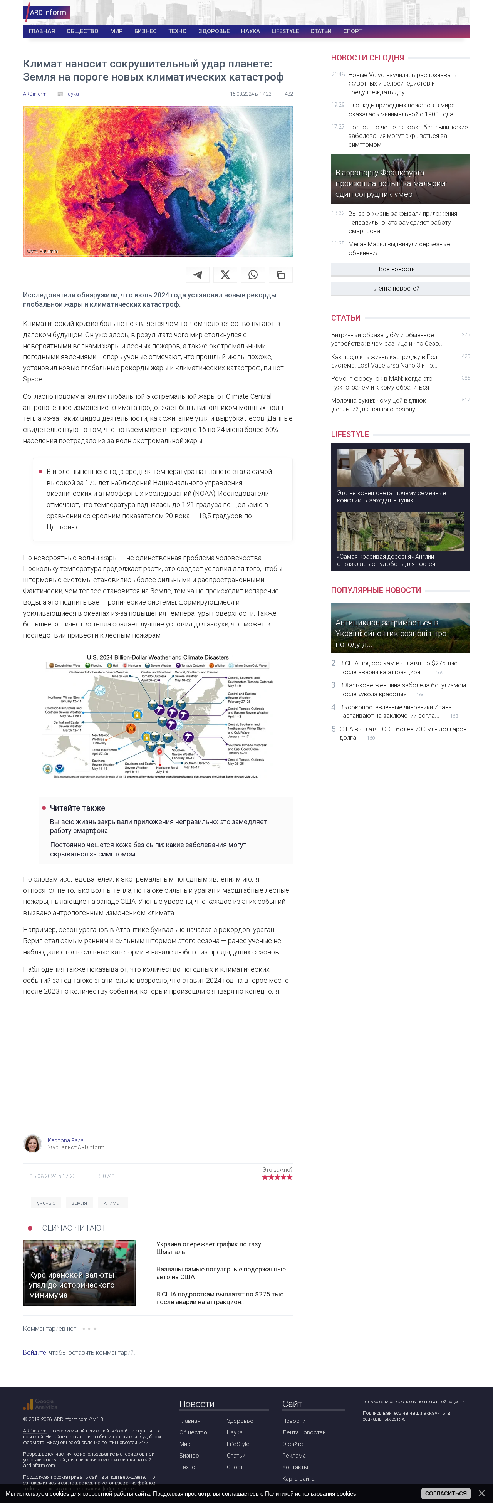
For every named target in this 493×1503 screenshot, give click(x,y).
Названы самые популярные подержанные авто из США (221, 1273)
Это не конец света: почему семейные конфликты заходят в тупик (391, 496)
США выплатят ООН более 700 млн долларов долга (403, 733)
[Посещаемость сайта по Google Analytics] (40, 1404)
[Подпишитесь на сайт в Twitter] (390, 1439)
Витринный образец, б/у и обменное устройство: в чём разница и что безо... (400, 339)
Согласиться (446, 1493)
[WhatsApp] (253, 275)
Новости (293, 1420)
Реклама (294, 1455)
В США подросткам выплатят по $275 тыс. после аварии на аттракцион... (220, 1298)
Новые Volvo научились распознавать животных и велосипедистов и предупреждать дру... (403, 83)
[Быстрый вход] (459, 12)
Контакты (295, 1467)
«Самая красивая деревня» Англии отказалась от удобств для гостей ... (389, 560)
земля (79, 1203)
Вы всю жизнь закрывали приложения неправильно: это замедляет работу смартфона (158, 826)
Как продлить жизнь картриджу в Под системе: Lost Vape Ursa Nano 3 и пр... (400, 361)
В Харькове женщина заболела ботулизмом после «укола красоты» (403, 689)
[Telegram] (198, 275)
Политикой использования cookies (310, 1493)
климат (113, 1203)
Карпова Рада (66, 1140)
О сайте (292, 1444)
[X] (225, 275)
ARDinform (35, 1431)
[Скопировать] (281, 275)
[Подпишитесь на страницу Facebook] (368, 1439)
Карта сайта (298, 1478)
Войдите (34, 1352)
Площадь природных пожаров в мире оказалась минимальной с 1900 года (402, 110)
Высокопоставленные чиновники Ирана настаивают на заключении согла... (399, 711)
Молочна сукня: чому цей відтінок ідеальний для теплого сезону (400, 405)
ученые (46, 1203)
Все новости (397, 269)
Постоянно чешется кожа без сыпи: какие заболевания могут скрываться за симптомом (148, 849)
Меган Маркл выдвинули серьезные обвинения (399, 248)
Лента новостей (396, 288)
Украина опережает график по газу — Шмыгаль (212, 1248)
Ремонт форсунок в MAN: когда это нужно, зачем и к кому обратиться (400, 383)
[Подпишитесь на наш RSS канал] (412, 1439)
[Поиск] (436, 12)
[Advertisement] (158, 1073)
